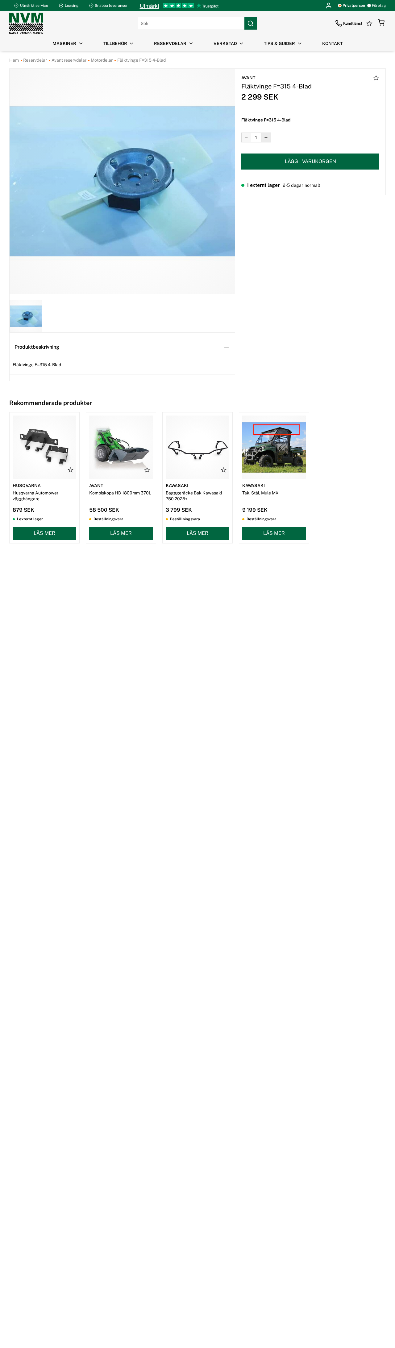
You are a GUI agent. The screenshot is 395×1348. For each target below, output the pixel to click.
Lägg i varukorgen (310, 161)
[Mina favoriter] (370, 23)
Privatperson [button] (354, 5)
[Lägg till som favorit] (376, 78)
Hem (14, 60)
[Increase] (266, 137)
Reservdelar (34, 60)
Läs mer (44, 533)
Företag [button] (379, 5)
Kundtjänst (352, 23)
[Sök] (250, 23)
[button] (381, 23)
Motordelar (101, 60)
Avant (248, 77)
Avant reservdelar (68, 60)
